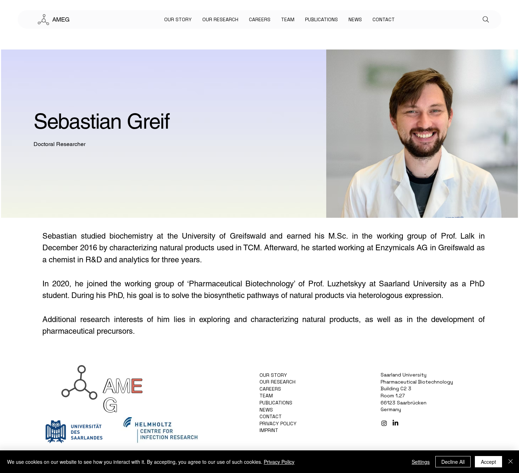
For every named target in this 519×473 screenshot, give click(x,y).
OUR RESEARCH (278, 382)
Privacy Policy (279, 461)
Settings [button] (421, 461)
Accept (488, 461)
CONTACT (271, 416)
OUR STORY (273, 375)
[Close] (510, 461)
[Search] (485, 19)
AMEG (61, 19)
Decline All (453, 461)
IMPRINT (269, 430)
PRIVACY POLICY (278, 423)
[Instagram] (384, 423)
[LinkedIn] (395, 423)
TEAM (266, 395)
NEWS (266, 410)
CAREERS (270, 389)
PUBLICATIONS (276, 402)
